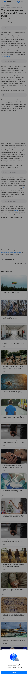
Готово (14, 672)
